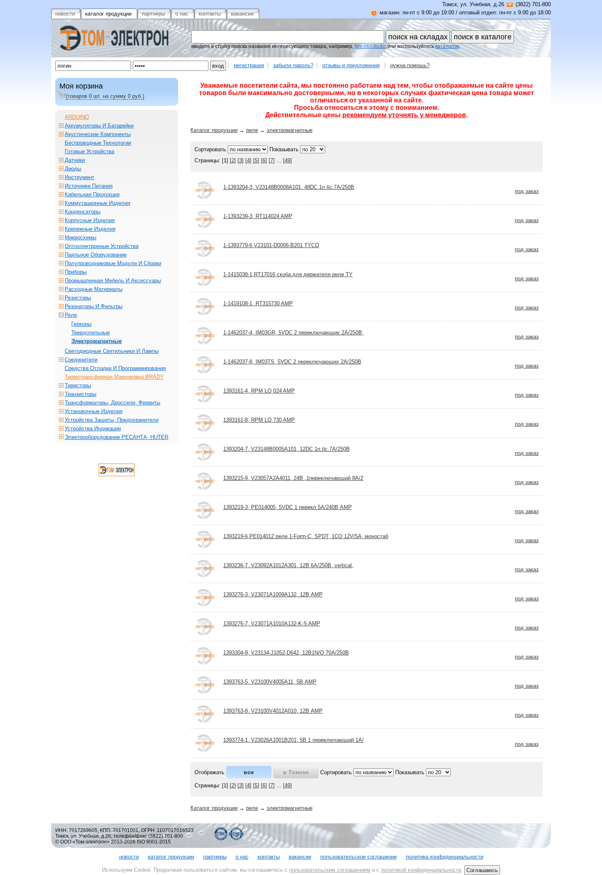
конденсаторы (82, 212)
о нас (242, 857)
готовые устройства (89, 151)
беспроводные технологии (98, 143)
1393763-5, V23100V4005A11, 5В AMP (270, 682)
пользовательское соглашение (358, 857)
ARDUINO (77, 117)
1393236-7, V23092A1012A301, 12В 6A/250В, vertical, (288, 565)
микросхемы (80, 237)
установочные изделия (93, 411)
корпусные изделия (90, 220)
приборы (75, 272)
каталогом (447, 46)
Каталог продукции (214, 130)
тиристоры (78, 385)
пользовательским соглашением (329, 870)
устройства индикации (93, 428)
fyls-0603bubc (370, 46)
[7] (272, 160)
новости (129, 857)
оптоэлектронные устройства (101, 246)
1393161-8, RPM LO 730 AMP (259, 420)
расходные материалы (93, 289)
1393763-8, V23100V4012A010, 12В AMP (273, 711)
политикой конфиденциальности (421, 870)
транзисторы (80, 394)
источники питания (89, 186)
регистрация (249, 65)
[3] (241, 160)
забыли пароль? (293, 65)
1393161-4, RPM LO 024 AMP (259, 391)
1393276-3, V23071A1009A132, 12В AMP (273, 594)
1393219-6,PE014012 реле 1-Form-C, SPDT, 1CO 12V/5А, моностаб (305, 536)
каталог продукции (171, 857)
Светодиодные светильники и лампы (111, 351)
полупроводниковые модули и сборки (113, 263)
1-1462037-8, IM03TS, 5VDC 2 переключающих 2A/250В (292, 362)
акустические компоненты (98, 134)
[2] (233, 160)
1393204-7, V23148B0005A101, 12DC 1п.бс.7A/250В (286, 449)
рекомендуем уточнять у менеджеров (404, 114)
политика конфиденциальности (444, 857)
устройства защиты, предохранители (111, 420)
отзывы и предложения (351, 65)
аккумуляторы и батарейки (99, 126)
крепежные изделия (90, 229)
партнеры (214, 857)
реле (252, 130)
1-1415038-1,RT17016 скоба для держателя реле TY (288, 274)
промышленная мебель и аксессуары (113, 280)
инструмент (79, 177)
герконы (81, 324)
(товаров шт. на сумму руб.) (105, 96)
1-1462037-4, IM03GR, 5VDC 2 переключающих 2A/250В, (293, 333)
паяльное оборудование (96, 255)
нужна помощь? (410, 65)
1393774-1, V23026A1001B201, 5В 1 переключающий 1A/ (293, 740)
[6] (264, 160)
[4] (248, 160)
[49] (287, 160)
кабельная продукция (92, 194)
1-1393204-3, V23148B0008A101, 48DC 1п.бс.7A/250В (288, 187)
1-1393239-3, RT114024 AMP (257, 216)
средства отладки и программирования (115, 368)
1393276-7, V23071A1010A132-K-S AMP (271, 623)
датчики (75, 160)
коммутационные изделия (97, 203)
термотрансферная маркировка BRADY (114, 377)
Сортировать (210, 149)
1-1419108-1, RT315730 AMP (258, 303)
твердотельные (90, 333)
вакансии (300, 857)
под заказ (527, 191)
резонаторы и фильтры (93, 306)
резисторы (78, 298)
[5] (256, 160)
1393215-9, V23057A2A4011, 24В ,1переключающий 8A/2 (293, 478)
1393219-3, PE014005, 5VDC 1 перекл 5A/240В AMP (287, 507)
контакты (269, 857)
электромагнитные (289, 130)
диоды (73, 169)
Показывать (284, 149)
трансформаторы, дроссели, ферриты (112, 403)
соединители (81, 360)
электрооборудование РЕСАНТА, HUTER (116, 437)
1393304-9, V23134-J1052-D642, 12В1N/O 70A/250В (286, 653)
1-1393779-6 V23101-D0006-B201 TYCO (271, 245)
